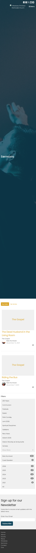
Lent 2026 (5, 421)
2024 (17, 474)
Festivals (5, 409)
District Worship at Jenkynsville (13, 442)
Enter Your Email (7, 516)
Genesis (5, 446)
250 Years (5, 401)
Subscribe (6, 523)
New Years (6, 433)
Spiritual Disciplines (9, 425)
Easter (4, 413)
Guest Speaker (17, 460)
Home (3, 532)
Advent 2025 (6, 438)
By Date (5, 304)
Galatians (5, 429)
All (3, 487)
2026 (17, 466)
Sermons (4, 543)
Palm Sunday (7, 417)
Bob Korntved (17, 456)
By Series (13, 304)
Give (2, 547)
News (3, 539)
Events (3, 537)
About (3, 534)
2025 (17, 470)
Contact (4, 545)
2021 (17, 483)
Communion (6, 405)
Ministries (4, 541)
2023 (17, 478)
